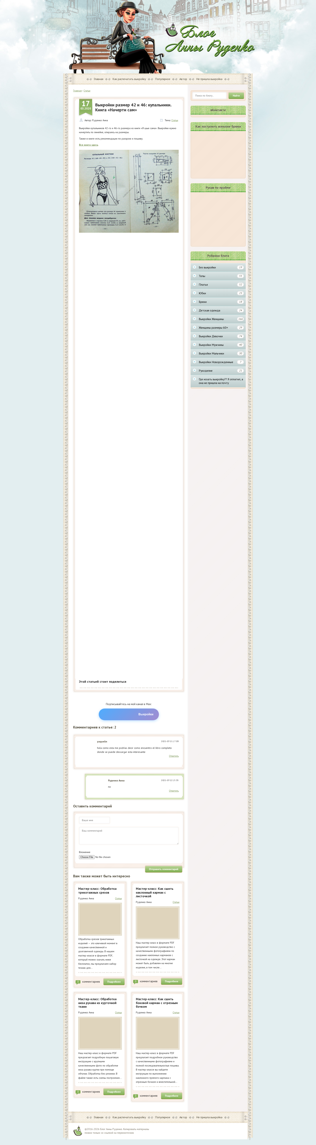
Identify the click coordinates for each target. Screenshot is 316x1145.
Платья (220, 284)
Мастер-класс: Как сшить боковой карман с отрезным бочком (157, 1003)
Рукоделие (220, 370)
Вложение (84, 852)
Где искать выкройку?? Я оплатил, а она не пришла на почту (221, 381)
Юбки (220, 293)
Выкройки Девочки (220, 336)
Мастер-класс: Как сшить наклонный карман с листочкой (154, 892)
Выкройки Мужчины (220, 345)
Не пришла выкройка (209, 79)
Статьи (174, 120)
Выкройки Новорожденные (220, 362)
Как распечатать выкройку (129, 79)
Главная (98, 79)
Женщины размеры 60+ (220, 327)
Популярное (162, 79)
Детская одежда (220, 310)
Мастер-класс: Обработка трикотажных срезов (97, 890)
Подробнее (114, 981)
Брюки (220, 302)
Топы (220, 276)
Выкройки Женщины (221, 319)
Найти (236, 95)
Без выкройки (220, 267)
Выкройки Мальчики (220, 353)
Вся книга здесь (88, 144)
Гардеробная (210, 39)
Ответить (174, 756)
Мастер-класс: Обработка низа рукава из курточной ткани (97, 1003)
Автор (183, 79)
